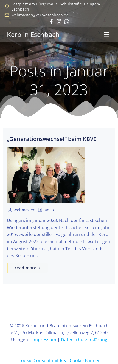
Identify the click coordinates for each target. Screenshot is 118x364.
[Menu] (106, 34)
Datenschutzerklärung (84, 340)
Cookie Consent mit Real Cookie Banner (59, 360)
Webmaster (24, 209)
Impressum (44, 340)
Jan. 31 (50, 209)
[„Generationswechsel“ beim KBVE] (59, 174)
